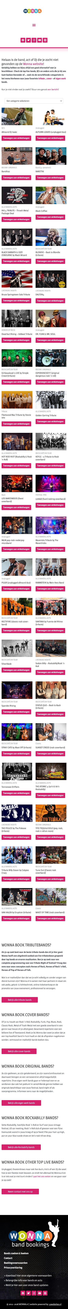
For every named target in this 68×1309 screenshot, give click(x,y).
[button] (34, 24)
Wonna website (33, 64)
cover (49, 78)
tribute (41, 78)
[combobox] (34, 101)
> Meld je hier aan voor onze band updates (26, 1285)
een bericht (53, 89)
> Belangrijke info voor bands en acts (23, 1280)
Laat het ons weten (42, 1176)
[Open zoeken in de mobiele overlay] (34, 33)
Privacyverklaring (13, 1267)
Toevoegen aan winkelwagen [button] (16, 138)
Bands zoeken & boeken (16, 1253)
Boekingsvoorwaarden (15, 1262)
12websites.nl (55, 1304)
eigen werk (61, 78)
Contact (8, 1258)
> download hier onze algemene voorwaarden (28, 1275)
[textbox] (33, 100)
